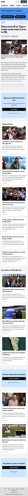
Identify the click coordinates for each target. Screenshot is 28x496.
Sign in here (18, 113)
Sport (3, 22)
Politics (12, 5)
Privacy (9, 488)
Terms (5, 488)
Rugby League (14, 36)
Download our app (20, 16)
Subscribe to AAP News (7, 16)
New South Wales (6, 36)
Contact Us (22, 488)
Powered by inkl (14, 492)
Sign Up (24, 1)
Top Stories (4, 5)
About (17, 488)
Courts (19, 5)
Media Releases (14, 490)
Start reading (14, 109)
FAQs (13, 488)
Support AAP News (14, 467)
